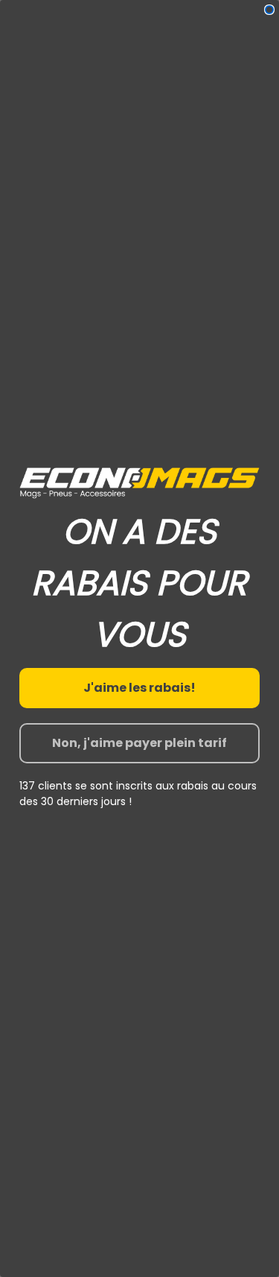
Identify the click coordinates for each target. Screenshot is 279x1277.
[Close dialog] (269, 9)
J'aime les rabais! (139, 687)
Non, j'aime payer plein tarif (139, 742)
